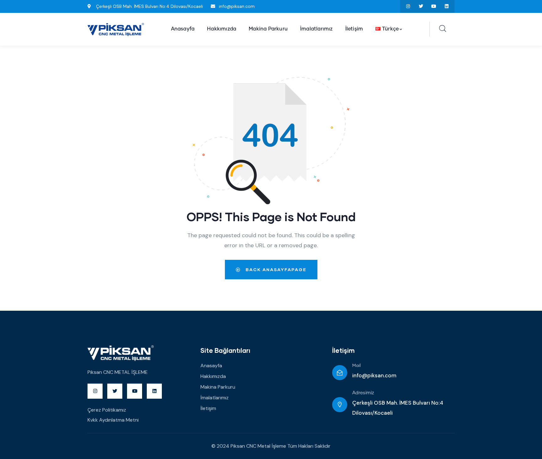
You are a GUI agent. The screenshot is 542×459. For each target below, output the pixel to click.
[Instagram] (408, 6)
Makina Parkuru (217, 387)
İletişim (208, 408)
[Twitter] (421, 6)
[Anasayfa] (116, 29)
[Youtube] (433, 6)
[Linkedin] (446, 6)
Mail (356, 365)
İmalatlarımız (214, 397)
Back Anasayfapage (275, 269)
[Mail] (339, 372)
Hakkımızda (213, 376)
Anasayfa (211, 365)
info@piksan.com (374, 375)
